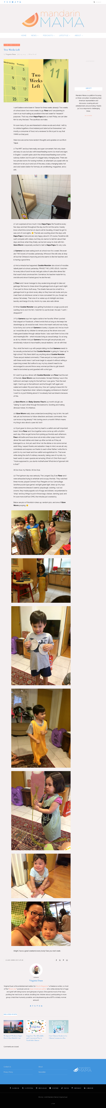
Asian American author (38, 989)
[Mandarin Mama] (53, 18)
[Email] (6, 130)
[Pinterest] (6, 124)
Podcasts (48, 35)
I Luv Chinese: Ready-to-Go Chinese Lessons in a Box (58, 1037)
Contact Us (7, 1067)
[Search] (94, 2)
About (78, 35)
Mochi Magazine (42, 986)
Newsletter (42, 1072)
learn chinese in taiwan (14, 960)
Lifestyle (63, 35)
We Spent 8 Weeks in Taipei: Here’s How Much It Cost (13, 1037)
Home (23, 35)
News (34, 35)
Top (53, 1103)
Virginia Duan (11, 54)
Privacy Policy (8, 1072)
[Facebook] (6, 114)
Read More (88, 115)
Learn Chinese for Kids (11, 45)
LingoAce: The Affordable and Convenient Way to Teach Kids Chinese (35, 1038)
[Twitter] (6, 119)
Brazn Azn (12, 989)
